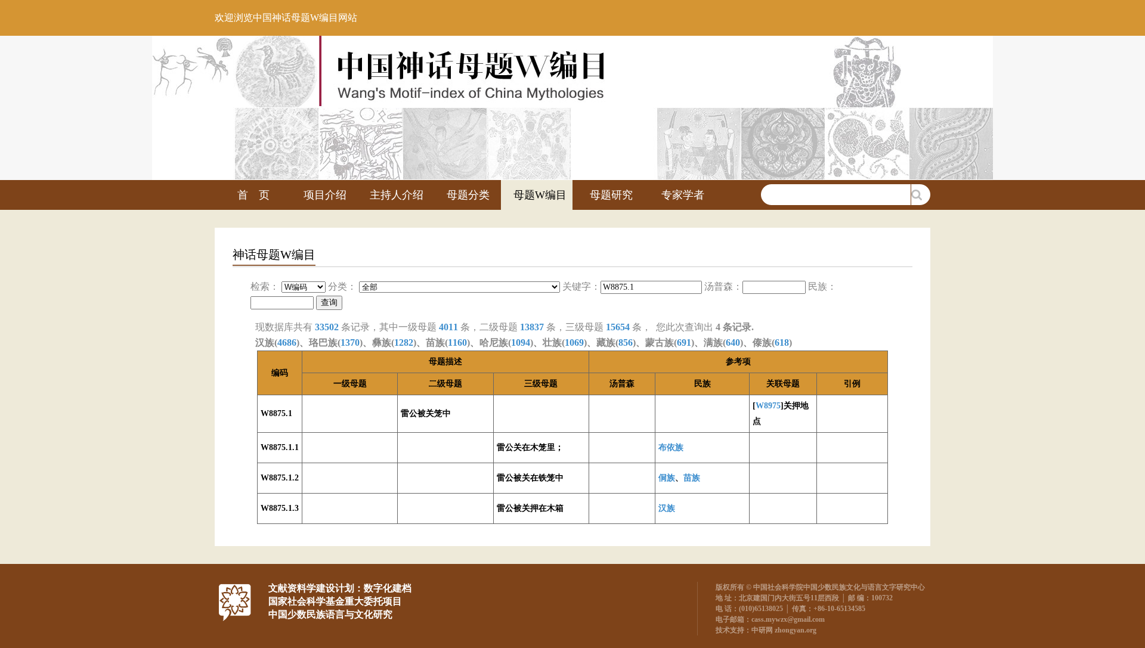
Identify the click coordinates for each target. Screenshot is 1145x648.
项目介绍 (325, 195)
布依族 (670, 447)
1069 (574, 342)
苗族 (691, 477)
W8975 (768, 405)
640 (733, 342)
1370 (350, 342)
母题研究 (611, 195)
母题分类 (468, 195)
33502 (327, 327)
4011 (448, 327)
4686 (286, 342)
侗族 (666, 477)
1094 (520, 342)
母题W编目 (540, 195)
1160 (457, 342)
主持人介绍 (396, 195)
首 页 (253, 195)
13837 (532, 327)
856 (625, 342)
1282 (403, 342)
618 (782, 342)
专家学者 (682, 195)
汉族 (666, 508)
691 (684, 342)
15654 (618, 327)
